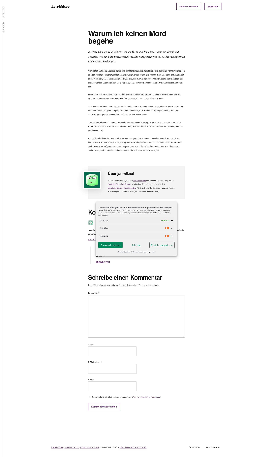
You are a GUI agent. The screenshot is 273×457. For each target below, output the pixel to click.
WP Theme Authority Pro (133, 447)
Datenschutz (72, 447)
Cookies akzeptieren (110, 245)
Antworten (95, 239)
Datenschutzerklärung (138, 252)
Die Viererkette (139, 180)
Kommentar (93, 292)
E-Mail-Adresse (95, 362)
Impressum (151, 252)
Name (91, 344)
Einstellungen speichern (162, 245)
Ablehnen (136, 245)
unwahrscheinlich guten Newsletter (122, 187)
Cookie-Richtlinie (124, 252)
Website (91, 379)
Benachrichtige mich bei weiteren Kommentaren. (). (127, 397)
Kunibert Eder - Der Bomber (119, 184)
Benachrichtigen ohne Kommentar (146, 397)
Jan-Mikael (61, 6)
